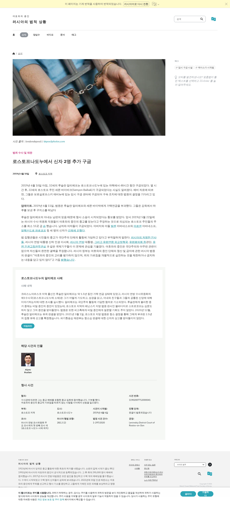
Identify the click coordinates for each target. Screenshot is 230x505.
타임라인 (28, 326)
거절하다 (205, 494)
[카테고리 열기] (210, 465)
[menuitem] (14, 34)
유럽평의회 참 (137, 242)
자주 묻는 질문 (150, 465)
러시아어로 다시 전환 (136, 4)
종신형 (146, 468)
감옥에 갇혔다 (76, 230)
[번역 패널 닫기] (226, 4)
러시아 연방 (77, 242)
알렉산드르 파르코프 (33, 230)
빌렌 (113, 226)
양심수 (36, 34)
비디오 (50, 34)
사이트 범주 (181, 464)
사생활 (137, 468)
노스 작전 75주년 (151, 480)
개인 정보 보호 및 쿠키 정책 (50, 499)
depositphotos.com (54, 141)
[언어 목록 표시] (155, 4)
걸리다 (188, 493)
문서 (62, 34)
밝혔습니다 (67, 260)
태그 (74, 34)
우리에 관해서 (134, 465)
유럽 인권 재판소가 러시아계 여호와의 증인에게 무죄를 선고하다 (153, 474)
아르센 (138, 226)
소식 (24, 34)
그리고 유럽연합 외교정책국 (111, 242)
